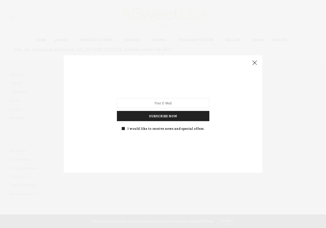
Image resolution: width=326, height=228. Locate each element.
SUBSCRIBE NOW (163, 116)
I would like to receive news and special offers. (165, 128)
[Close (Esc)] (255, 63)
